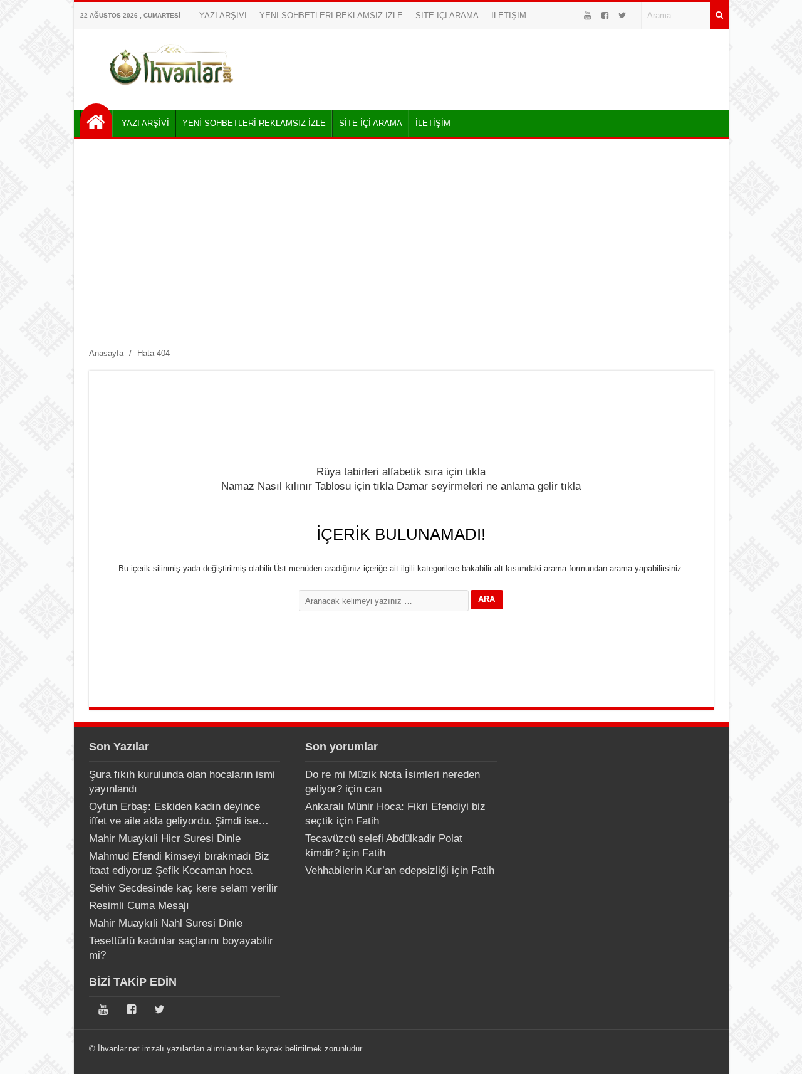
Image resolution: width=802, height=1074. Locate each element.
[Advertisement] (401, 242)
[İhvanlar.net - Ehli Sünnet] (96, 120)
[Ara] (719, 15)
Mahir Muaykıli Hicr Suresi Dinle (165, 839)
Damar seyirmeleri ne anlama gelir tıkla (489, 486)
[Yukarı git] (777, 1052)
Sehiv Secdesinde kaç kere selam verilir (183, 888)
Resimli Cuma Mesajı (139, 906)
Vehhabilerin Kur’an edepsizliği (377, 871)
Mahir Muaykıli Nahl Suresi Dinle (165, 923)
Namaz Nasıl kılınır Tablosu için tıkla (307, 486)
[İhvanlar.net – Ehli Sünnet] (172, 90)
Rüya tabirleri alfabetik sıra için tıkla (401, 472)
